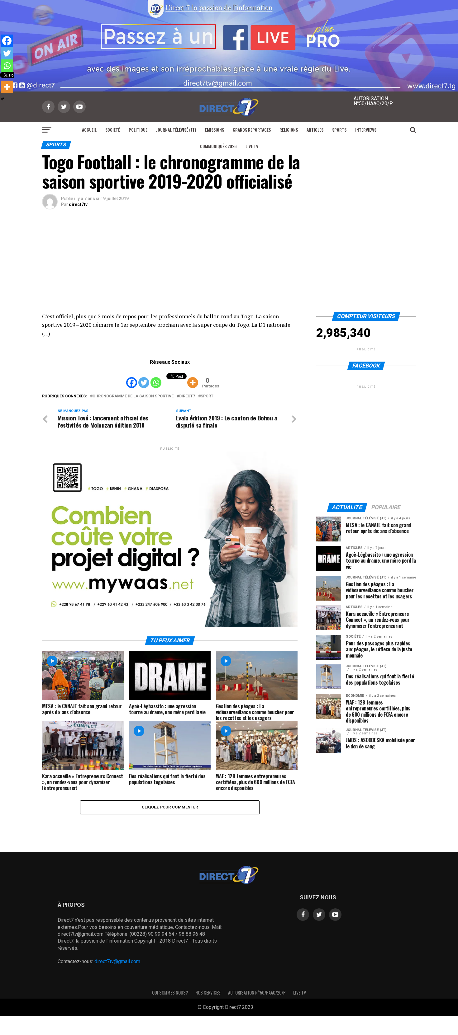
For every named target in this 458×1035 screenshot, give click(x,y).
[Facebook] (131, 378)
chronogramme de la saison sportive (133, 396)
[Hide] (2, 98)
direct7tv (78, 204)
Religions (288, 129)
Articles (315, 129)
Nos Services (208, 992)
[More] (192, 378)
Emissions (214, 129)
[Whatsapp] (155, 378)
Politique (138, 129)
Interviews (365, 129)
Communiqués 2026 (218, 146)
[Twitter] (143, 378)
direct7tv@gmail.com (117, 961)
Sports (339, 129)
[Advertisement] (229, 265)
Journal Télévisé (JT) (176, 129)
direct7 (187, 396)
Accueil (89, 129)
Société (112, 129)
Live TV (252, 146)
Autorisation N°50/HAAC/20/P (257, 992)
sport (207, 396)
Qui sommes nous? (170, 992)
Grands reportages (252, 129)
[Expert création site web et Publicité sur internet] (258, 1007)
